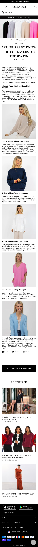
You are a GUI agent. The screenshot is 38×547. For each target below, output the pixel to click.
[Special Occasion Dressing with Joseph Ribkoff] (19, 401)
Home (13, 40)
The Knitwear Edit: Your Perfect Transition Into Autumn (16, 456)
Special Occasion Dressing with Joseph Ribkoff (16, 418)
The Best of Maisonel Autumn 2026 (18, 494)
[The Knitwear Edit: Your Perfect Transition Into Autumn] (19, 439)
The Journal (21, 40)
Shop (4, 517)
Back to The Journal (20, 368)
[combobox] (19, 12)
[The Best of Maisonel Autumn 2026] (19, 477)
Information (8, 513)
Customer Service (11, 522)
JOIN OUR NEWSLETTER (13, 527)
